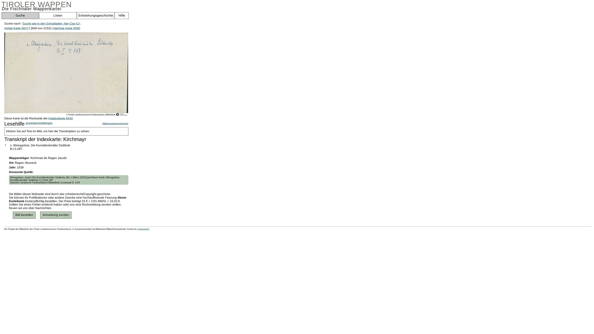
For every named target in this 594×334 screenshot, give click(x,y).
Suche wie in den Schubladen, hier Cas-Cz (51, 23)
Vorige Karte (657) (16, 28)
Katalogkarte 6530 (60, 118)
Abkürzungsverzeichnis (115, 123)
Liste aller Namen (83, 232)
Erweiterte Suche (15, 232)
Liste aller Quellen (109, 232)
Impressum (143, 229)
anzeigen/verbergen (39, 123)
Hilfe (150, 232)
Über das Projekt (134, 232)
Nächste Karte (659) (66, 28)
